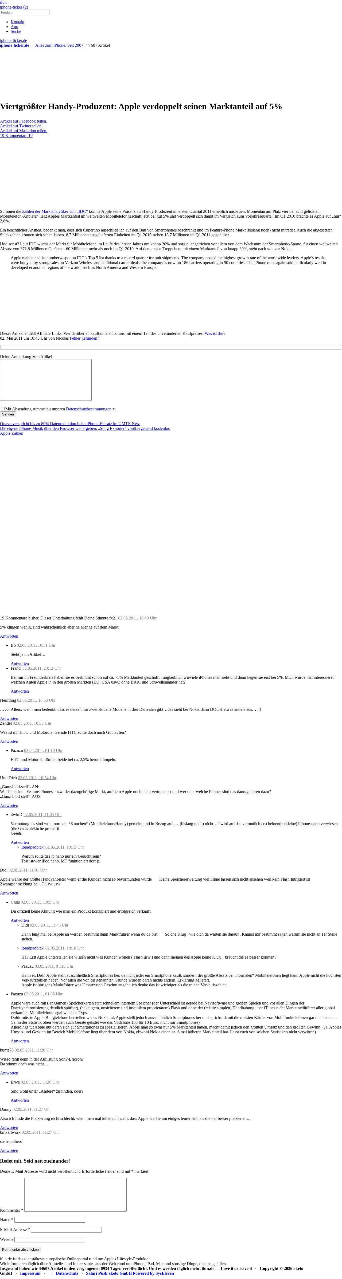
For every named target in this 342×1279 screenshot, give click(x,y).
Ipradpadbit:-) (32, 847)
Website (6, 1239)
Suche (16, 31)
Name (6, 1219)
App (14, 26)
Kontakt (17, 21)
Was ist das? (215, 333)
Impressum (30, 1273)
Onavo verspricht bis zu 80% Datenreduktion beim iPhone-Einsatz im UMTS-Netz (70, 423)
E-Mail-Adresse (15, 1229)
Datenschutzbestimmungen (88, 409)
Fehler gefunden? (84, 338)
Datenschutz (67, 1273)
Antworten (9, 636)
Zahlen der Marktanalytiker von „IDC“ (55, 211)
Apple (5, 433)
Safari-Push (96, 1273)
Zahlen (17, 433)
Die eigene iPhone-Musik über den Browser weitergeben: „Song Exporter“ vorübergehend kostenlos (85, 428)
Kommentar (11, 1210)
